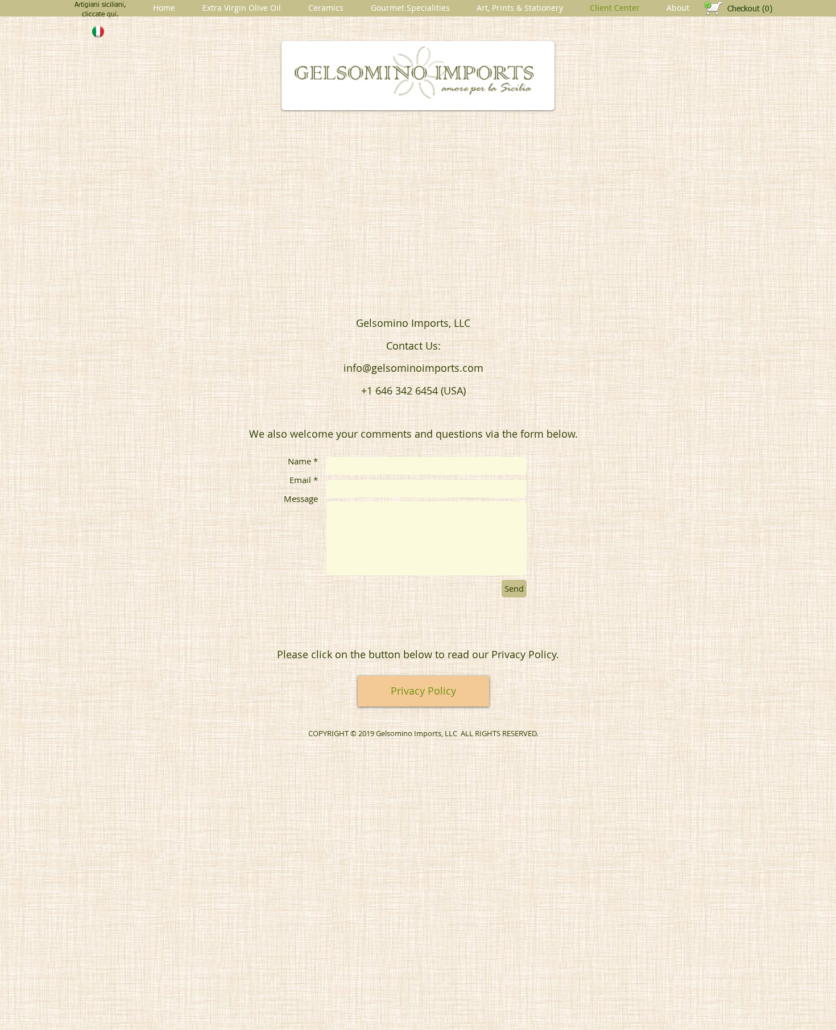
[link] (749, 8)
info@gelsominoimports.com (413, 368)
